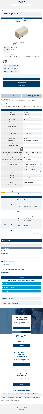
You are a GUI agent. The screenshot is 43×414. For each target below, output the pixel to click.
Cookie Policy (21, 406)
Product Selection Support (21, 82)
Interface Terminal (5, 264)
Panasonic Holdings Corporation (22, 407)
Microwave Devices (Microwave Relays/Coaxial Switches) (12, 269)
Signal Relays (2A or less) (5, 10)
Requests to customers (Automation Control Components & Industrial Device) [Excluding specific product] (20, 394)
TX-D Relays (12, 54)
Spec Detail (11, 95)
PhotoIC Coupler (4, 256)
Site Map (4, 406)
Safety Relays (4, 266)
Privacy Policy (15, 406)
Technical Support (21, 78)
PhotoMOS (3, 250)
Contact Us (21, 328)
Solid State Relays (4, 253)
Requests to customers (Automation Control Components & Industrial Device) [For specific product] (20, 397)
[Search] (30, 5)
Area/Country (22, 409)
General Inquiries (21, 85)
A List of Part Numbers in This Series (10, 71)
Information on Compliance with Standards (32, 96)
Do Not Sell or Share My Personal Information (31, 406)
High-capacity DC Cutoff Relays (7, 261)
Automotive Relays (5, 272)
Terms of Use (10, 406)
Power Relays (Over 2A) (5, 258)
